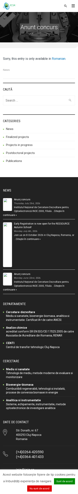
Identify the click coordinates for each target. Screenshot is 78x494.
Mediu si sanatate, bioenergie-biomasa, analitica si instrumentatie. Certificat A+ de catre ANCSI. (37, 315)
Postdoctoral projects (20, 153)
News (6, 69)
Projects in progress (19, 145)
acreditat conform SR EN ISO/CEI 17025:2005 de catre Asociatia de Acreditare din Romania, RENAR (40, 331)
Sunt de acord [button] (64, 481)
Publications (14, 161)
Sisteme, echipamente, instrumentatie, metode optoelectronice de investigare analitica (36, 404)
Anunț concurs (22, 199)
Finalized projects (17, 137)
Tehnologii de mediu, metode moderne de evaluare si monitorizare (39, 373)
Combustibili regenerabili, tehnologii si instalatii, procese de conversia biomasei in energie (35, 388)
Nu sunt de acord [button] (39, 488)
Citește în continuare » (28, 239)
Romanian (58, 59)
